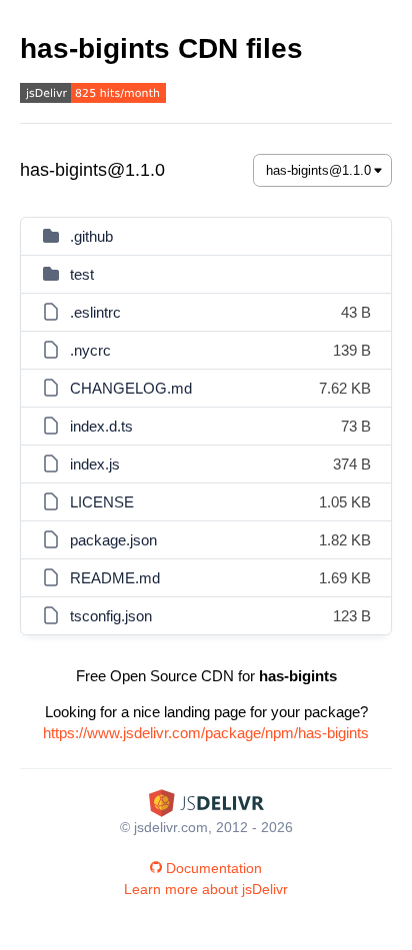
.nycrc (90, 350)
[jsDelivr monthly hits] (93, 95)
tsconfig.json (111, 615)
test (82, 274)
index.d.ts (101, 426)
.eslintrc (95, 312)
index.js (95, 464)
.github (91, 236)
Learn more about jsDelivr (206, 889)
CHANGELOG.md (131, 388)
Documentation (214, 868)
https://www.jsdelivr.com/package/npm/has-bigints (206, 732)
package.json (113, 539)
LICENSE (102, 501)
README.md (115, 577)
